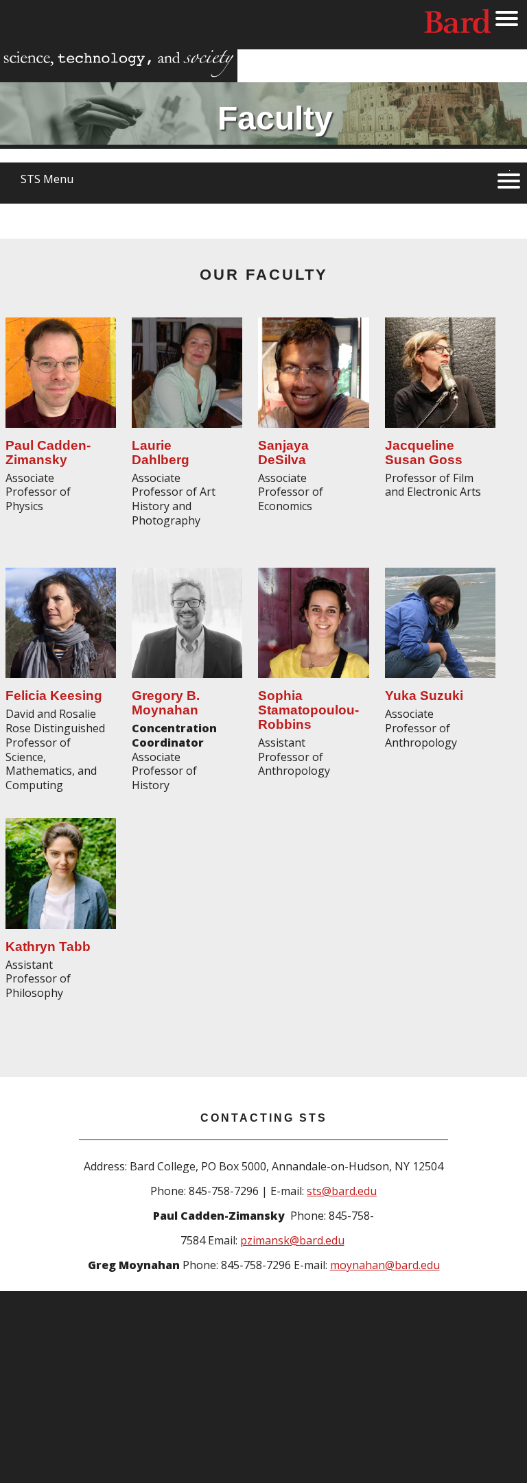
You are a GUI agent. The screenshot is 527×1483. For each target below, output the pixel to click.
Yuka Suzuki (424, 695)
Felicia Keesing (53, 695)
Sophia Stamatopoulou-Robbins (308, 710)
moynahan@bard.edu (385, 1265)
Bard (458, 24)
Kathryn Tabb (48, 946)
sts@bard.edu (342, 1190)
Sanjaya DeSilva (283, 452)
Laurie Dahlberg (160, 452)
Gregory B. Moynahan (166, 702)
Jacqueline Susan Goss (423, 452)
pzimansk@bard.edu (292, 1240)
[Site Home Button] (118, 73)
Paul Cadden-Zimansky (48, 452)
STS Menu (47, 178)
